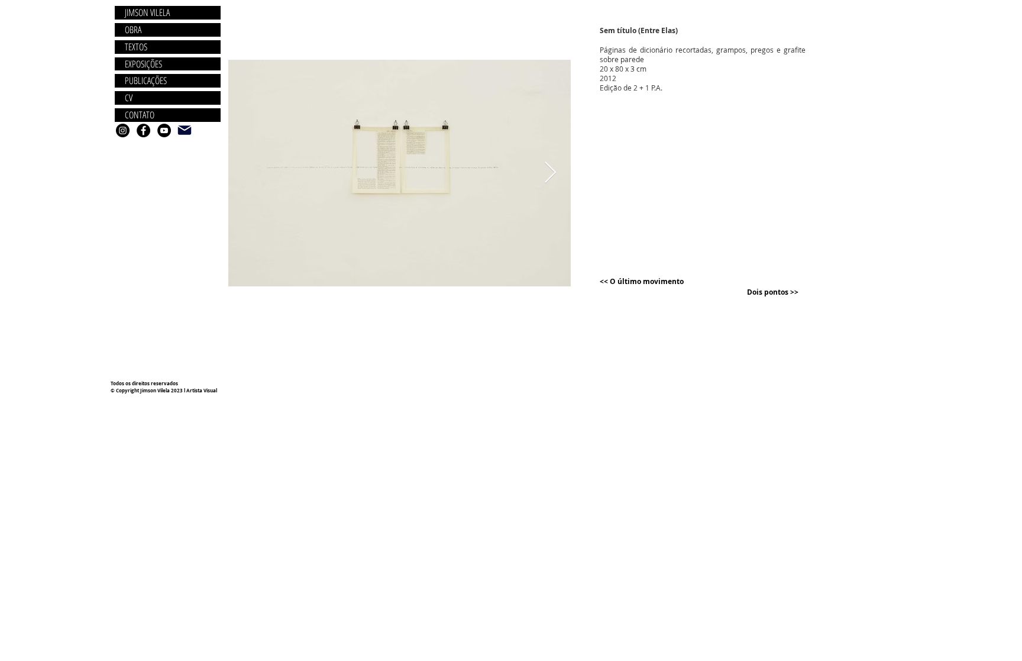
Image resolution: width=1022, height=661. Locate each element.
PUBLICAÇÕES (146, 80)
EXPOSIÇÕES (143, 64)
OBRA (133, 30)
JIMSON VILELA (147, 12)
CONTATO (139, 115)
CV (128, 98)
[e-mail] (184, 130)
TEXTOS (136, 47)
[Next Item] (550, 173)
